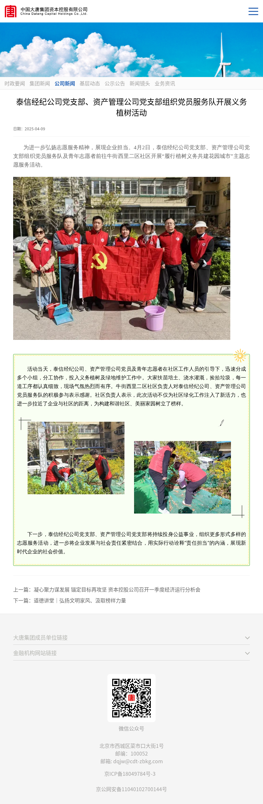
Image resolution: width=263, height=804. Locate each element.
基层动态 (90, 83)
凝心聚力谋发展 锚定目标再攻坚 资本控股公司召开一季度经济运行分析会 (117, 589)
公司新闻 (65, 83)
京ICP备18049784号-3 (130, 773)
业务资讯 (165, 83)
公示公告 (115, 83)
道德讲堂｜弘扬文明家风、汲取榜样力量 (80, 600)
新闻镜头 (140, 83)
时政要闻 (14, 83)
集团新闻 (40, 83)
